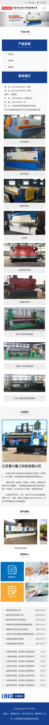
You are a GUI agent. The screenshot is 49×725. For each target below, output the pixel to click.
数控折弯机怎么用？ (14, 610)
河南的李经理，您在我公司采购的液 (20, 652)
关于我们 (42, 2)
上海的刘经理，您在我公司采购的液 (20, 656)
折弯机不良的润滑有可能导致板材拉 (20, 634)
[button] (3, 19)
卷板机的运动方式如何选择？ (17, 629)
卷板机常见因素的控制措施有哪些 (19, 624)
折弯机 (10, 60)
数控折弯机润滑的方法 (15, 615)
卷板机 (10, 67)
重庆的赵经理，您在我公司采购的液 (20, 685)
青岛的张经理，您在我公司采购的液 (20, 680)
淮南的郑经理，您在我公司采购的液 (20, 671)
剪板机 (10, 54)
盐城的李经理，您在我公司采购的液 (20, 675)
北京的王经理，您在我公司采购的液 (20, 666)
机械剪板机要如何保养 (15, 639)
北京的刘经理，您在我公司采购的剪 (20, 661)
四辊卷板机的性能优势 (15, 644)
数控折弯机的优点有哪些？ (16, 620)
